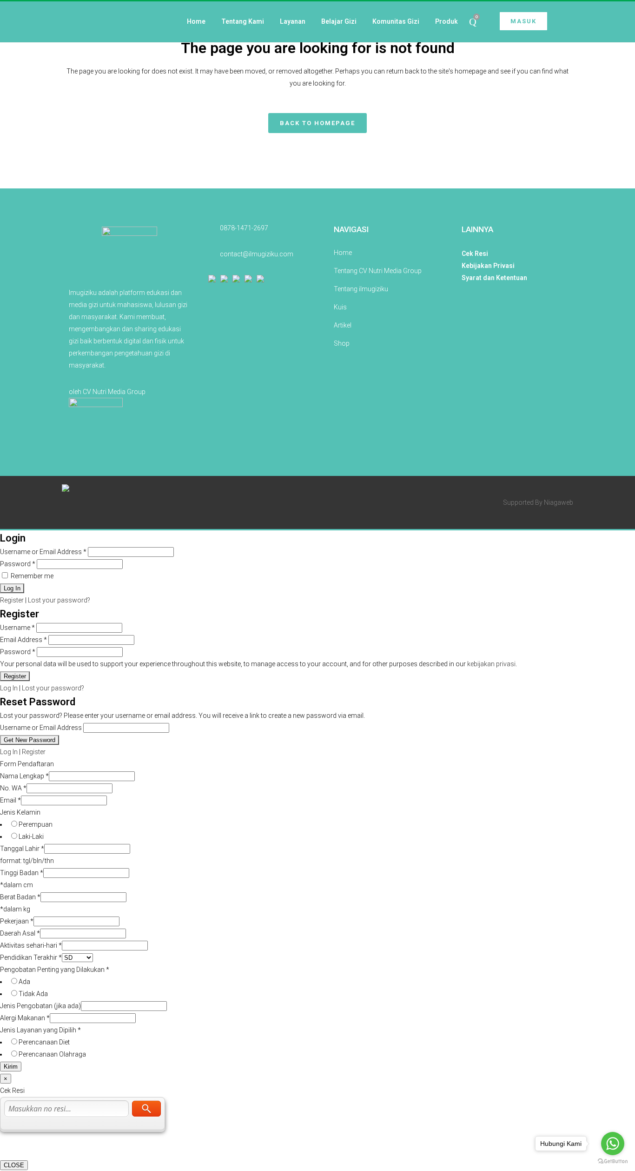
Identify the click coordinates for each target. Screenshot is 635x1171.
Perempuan (36, 824)
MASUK (523, 21)
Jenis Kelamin (20, 812)
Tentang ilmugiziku (361, 289)
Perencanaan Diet (44, 1042)
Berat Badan (20, 897)
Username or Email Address (43, 551)
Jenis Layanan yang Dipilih (40, 1030)
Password (17, 564)
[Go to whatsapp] (612, 1143)
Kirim (11, 1066)
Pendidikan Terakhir (31, 957)
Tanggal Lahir (22, 848)
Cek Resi (475, 253)
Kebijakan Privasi (488, 265)
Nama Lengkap (24, 776)
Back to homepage (317, 123)
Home (343, 252)
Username (17, 627)
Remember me (31, 576)
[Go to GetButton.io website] (613, 1161)
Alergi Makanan (25, 1018)
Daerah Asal (20, 933)
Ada (24, 981)
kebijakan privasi (491, 664)
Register (12, 600)
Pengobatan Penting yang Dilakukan (54, 969)
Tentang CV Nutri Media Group (378, 270)
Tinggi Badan (21, 873)
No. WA (13, 788)
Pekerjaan (16, 921)
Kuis (340, 307)
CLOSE (14, 1165)
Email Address (23, 639)
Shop (342, 343)
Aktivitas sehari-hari (31, 945)
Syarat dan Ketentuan (494, 277)
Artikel (342, 325)
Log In (9, 688)
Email (10, 800)
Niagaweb (558, 502)
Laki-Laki (31, 836)
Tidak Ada (33, 993)
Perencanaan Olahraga (52, 1054)
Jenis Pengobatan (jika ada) (40, 1006)
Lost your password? (59, 600)
